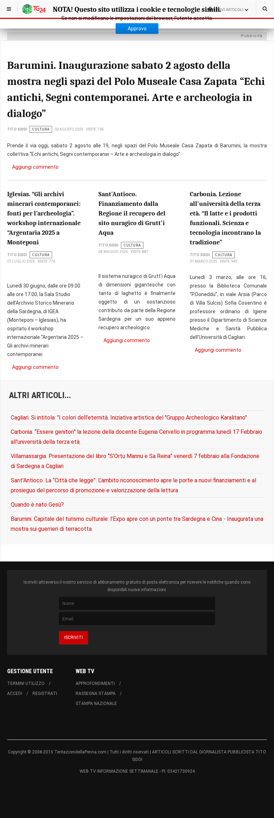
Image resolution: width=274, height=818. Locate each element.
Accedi (14, 693)
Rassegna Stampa (96, 693)
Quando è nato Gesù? (37, 504)
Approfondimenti (95, 683)
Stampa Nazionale (96, 703)
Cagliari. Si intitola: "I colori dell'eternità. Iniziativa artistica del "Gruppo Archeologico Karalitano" (129, 417)
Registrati (44, 693)
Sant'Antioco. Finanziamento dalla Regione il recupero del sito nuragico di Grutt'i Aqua (132, 213)
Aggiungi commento (35, 167)
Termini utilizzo (26, 683)
